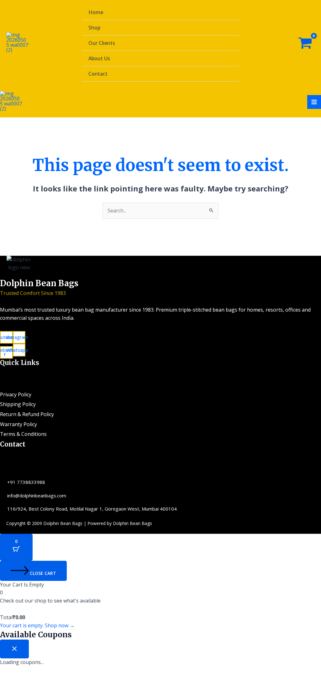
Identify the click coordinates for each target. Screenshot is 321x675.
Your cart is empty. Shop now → (37, 625)
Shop (94, 27)
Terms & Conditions (23, 434)
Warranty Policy (18, 424)
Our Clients (101, 43)
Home (95, 12)
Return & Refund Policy (27, 414)
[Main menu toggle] (314, 102)
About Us (99, 58)
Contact (98, 73)
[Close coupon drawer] (14, 649)
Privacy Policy (15, 394)
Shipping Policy (18, 404)
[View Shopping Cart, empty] (305, 43)
